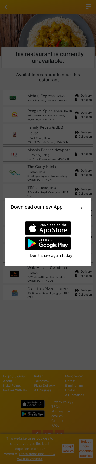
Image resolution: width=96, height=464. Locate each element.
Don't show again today (50, 255)
